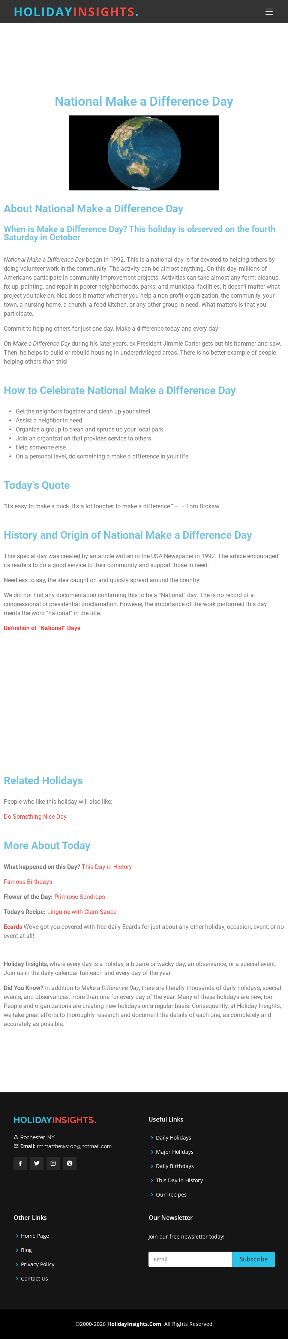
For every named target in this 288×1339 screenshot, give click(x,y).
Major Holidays (175, 1152)
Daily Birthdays (175, 1166)
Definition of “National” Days (42, 628)
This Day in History (107, 866)
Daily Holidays (173, 1137)
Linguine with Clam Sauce (81, 911)
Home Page (35, 1236)
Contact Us (34, 1278)
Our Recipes (171, 1194)
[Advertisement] (144, 52)
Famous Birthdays (28, 881)
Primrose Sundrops (79, 896)
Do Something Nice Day (35, 816)
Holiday (76, 11)
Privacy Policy (37, 1264)
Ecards (13, 926)
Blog (26, 1250)
